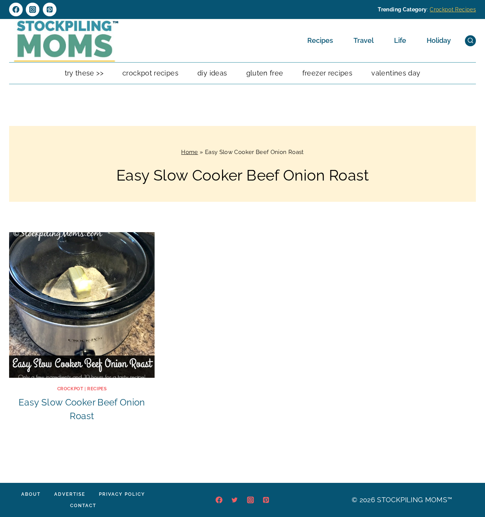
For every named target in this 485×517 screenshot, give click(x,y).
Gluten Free (264, 73)
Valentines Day (395, 73)
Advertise (69, 494)
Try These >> (84, 73)
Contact (83, 505)
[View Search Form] (470, 40)
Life (400, 40)
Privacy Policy (122, 494)
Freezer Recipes (327, 73)
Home (189, 152)
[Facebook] (16, 9)
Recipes (320, 40)
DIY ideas (212, 73)
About (31, 494)
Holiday (439, 40)
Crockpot (70, 388)
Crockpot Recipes (453, 9)
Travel (364, 40)
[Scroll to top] (468, 488)
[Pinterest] (49, 9)
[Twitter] (234, 500)
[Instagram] (32, 9)
